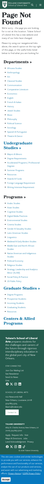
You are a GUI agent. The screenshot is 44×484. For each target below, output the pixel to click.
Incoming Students (15, 303)
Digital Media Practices (17, 215)
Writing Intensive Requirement (20, 187)
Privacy (30, 441)
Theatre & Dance (14, 136)
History (10, 106)
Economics (12, 93)
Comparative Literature (17, 89)
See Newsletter (12, 373)
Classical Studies (14, 80)
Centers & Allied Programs (19, 321)
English (10, 97)
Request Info (17, 434)
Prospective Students (16, 298)
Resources (11, 174)
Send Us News (11, 377)
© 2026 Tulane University (29, 450)
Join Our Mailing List (14, 370)
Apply (7, 434)
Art (8, 76)
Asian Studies (13, 207)
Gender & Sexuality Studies (19, 228)
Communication (14, 85)
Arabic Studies (13, 203)
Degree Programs (15, 294)
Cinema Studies (14, 224)
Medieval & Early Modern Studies (21, 241)
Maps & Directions (13, 438)
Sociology (11, 127)
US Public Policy (14, 281)
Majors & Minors (14, 154)
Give (7, 380)
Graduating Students (16, 307)
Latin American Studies (17, 232)
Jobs (25, 438)
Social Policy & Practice (17, 276)
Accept (6, 479)
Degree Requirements (17, 158)
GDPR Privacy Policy (32, 473)
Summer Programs (15, 170)
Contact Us (12, 412)
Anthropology (13, 72)
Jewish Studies (13, 110)
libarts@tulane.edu (13, 406)
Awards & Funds (14, 178)
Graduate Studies (22, 288)
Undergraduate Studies (18, 146)
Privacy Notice (14, 473)
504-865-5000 (16, 430)
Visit (26, 434)
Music (9, 114)
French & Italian (14, 102)
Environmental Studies (17, 220)
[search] (32, 5)
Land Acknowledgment (15, 441)
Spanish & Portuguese (17, 131)
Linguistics (12, 237)
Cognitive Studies (15, 211)
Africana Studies (14, 68)
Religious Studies (14, 265)
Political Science (14, 123)
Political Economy (15, 260)
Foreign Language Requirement (21, 182)
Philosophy (12, 119)
